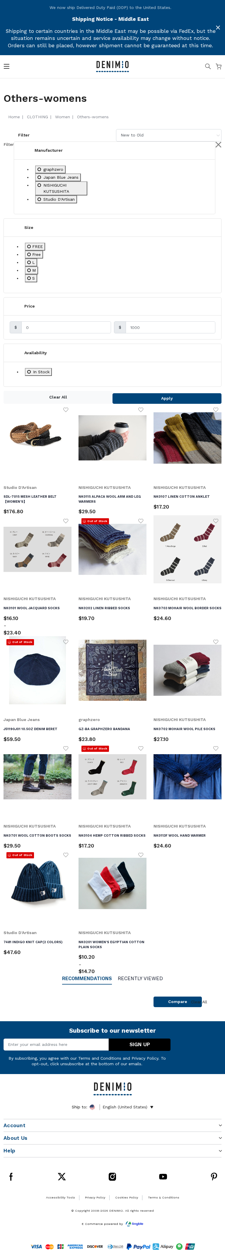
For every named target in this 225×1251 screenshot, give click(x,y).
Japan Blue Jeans (22, 719)
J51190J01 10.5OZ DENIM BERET (30, 729)
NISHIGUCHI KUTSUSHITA (105, 487)
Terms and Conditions (99, 1058)
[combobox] (168, 135)
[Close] (218, 28)
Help (9, 1151)
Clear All (58, 397)
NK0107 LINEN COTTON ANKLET (182, 496)
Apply (167, 398)
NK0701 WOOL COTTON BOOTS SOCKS (37, 835)
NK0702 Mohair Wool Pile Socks (184, 729)
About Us (15, 1138)
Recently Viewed (140, 979)
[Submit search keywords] (208, 67)
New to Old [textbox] (132, 135)
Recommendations (87, 979)
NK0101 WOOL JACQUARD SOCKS (32, 608)
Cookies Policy (126, 1197)
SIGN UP (139, 1044)
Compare (177, 1001)
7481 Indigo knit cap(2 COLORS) (33, 942)
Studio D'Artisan (20, 487)
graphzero (89, 719)
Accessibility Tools (60, 1197)
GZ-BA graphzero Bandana (104, 729)
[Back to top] (213, 1219)
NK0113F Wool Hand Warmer (180, 835)
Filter (24, 135)
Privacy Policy (145, 1058)
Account (14, 1125)
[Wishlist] (66, 409)
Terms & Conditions (163, 1197)
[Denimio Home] (112, 66)
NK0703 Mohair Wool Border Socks (187, 608)
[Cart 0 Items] (218, 67)
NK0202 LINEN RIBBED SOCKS (104, 608)
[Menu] (6, 67)
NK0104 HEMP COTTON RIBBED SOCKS (112, 835)
